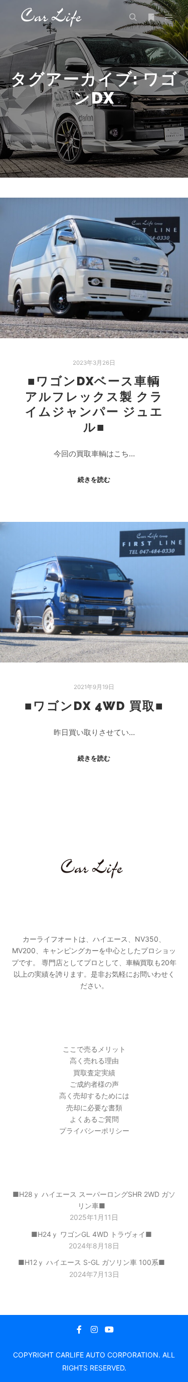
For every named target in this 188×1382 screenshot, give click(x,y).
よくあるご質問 (94, 1119)
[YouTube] (109, 1329)
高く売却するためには (94, 1095)
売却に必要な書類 (94, 1107)
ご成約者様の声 (94, 1084)
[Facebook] (79, 1329)
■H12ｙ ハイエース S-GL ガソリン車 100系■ (91, 1262)
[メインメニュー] (169, 17)
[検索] (133, 17)
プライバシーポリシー (94, 1130)
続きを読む (94, 479)
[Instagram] (94, 1329)
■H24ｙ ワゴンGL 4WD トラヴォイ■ (91, 1234)
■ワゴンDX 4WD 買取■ (94, 706)
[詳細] (151, 17)
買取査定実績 (94, 1072)
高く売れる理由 (94, 1060)
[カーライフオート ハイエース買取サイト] (53, 17)
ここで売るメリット (94, 1049)
